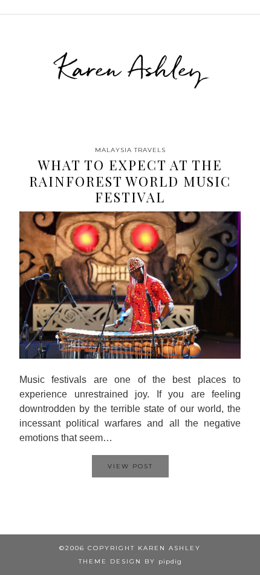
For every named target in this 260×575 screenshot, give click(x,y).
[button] (251, 7)
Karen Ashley (130, 68)
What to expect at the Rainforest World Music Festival (130, 181)
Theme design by (130, 561)
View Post (130, 466)
